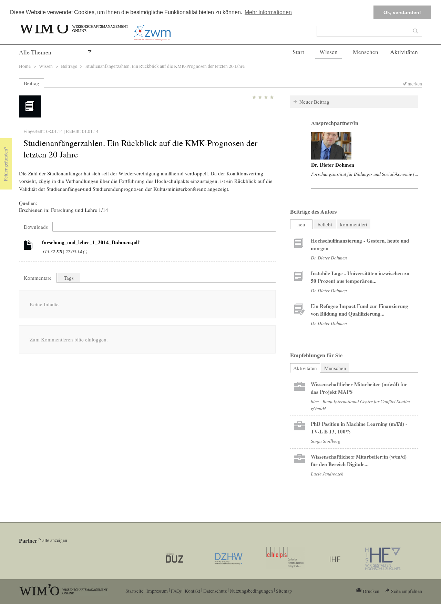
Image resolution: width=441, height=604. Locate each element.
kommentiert (353, 224)
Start (298, 52)
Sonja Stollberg (325, 441)
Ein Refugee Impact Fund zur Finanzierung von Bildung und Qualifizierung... (359, 309)
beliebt (325, 224)
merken (415, 83)
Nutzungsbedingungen (251, 590)
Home (25, 66)
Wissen (328, 52)
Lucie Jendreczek (327, 473)
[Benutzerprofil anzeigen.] (331, 146)
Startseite (134, 590)
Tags (69, 277)
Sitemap (284, 590)
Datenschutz (215, 590)
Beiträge (69, 66)
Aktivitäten (404, 52)
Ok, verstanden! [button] (402, 12)
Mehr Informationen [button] (268, 12)
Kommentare (38, 277)
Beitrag (31, 83)
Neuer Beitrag (314, 101)
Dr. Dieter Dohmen (332, 164)
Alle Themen (35, 52)
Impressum (157, 590)
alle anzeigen (54, 540)
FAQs (176, 590)
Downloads (36, 226)
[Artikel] (28, 246)
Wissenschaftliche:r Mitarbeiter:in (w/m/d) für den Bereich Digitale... (359, 460)
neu (301, 224)
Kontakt (192, 590)
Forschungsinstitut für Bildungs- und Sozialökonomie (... (364, 174)
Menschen (365, 52)
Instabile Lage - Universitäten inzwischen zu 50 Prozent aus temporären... (360, 277)
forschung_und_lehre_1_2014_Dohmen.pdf (90, 242)
